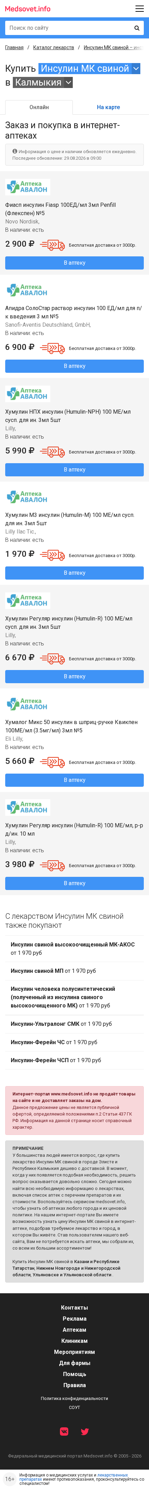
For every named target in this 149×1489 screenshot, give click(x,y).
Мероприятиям (74, 1352)
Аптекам (74, 1330)
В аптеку (75, 262)
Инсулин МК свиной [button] (85, 68)
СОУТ (74, 1407)
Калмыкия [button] (38, 82)
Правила (74, 1385)
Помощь (74, 1374)
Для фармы (74, 1363)
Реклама (75, 1318)
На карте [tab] (108, 107)
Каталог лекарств (53, 47)
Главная (14, 47)
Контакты (74, 1307)
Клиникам (74, 1341)
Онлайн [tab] (39, 107)
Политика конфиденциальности (74, 1398)
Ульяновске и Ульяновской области (72, 1274)
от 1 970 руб (73, 948)
